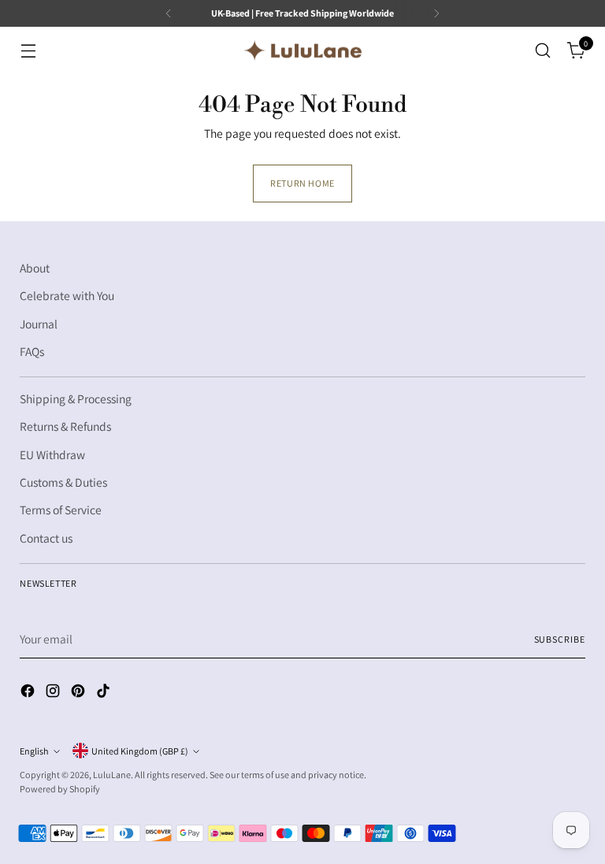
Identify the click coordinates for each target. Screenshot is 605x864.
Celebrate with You (67, 295)
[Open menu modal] (28, 51)
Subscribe (559, 639)
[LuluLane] (302, 50)
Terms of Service (61, 509)
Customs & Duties (63, 482)
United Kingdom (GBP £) (139, 751)
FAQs (32, 351)
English (34, 751)
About (35, 268)
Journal (39, 324)
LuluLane (112, 775)
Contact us (46, 538)
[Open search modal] (543, 51)
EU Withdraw (52, 454)
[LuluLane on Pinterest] (79, 693)
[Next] (436, 13)
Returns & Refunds (65, 426)
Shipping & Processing (76, 398)
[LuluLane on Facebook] (29, 693)
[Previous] (168, 13)
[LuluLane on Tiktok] (104, 693)
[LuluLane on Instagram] (54, 693)
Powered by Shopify (60, 789)
